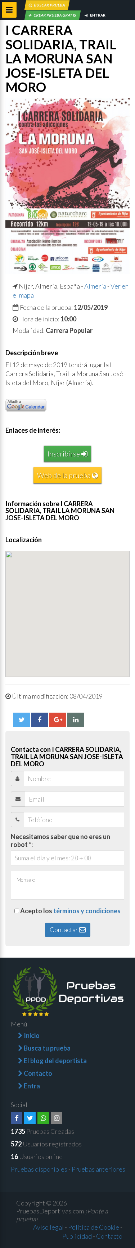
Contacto (109, 1236)
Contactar (64, 929)
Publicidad (77, 1236)
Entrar (97, 15)
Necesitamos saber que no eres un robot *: (60, 840)
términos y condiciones (87, 911)
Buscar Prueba (49, 5)
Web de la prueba (64, 475)
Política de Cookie (93, 1227)
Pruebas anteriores (98, 1169)
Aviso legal (48, 1227)
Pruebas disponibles (39, 1169)
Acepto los (70, 911)
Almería (95, 286)
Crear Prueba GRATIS (55, 15)
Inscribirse (64, 453)
